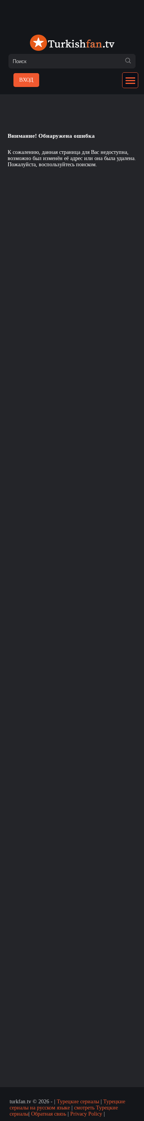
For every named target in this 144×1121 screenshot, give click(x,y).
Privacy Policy (86, 1114)
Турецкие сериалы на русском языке (67, 1105)
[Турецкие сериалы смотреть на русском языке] (72, 43)
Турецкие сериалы (78, 1101)
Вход (26, 80)
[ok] (128, 61)
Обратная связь (48, 1114)
